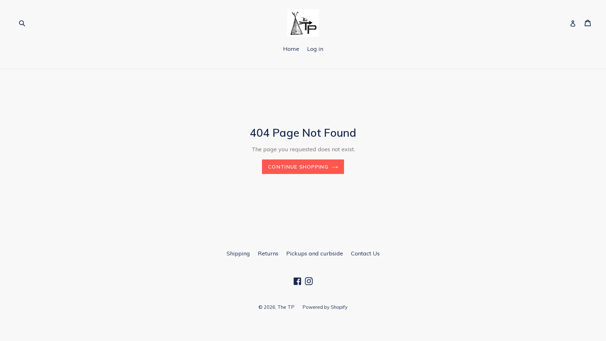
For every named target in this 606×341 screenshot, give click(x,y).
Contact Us (365, 253)
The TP (285, 307)
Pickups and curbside (314, 253)
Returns (268, 253)
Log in (315, 48)
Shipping (238, 253)
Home (291, 48)
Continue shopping (298, 167)
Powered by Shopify (325, 307)
